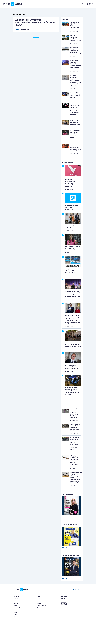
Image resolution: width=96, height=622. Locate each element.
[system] (90, 4)
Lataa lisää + (36, 36)
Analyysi (16, 603)
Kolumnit (16, 614)
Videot (62, 4)
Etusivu (47, 4)
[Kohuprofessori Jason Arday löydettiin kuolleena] (73, 197)
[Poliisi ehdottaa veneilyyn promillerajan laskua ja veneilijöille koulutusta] (65, 96)
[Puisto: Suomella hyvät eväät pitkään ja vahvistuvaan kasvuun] (65, 124)
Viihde (15, 617)
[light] (91, 4)
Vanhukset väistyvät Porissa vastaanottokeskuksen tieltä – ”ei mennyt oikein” (35, 22)
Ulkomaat (16, 605)
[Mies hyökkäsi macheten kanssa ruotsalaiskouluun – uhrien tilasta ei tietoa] (65, 39)
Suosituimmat (54, 4)
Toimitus (39, 603)
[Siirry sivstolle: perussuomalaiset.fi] (71, 604)
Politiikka (17, 29)
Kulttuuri (16, 610)
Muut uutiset (17, 608)
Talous (15, 601)
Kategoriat (69, 4)
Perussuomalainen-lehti (43, 608)
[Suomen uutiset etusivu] (10, 4)
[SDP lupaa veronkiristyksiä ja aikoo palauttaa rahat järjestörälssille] (73, 218)
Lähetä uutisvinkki (41, 605)
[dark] (88, 4)
